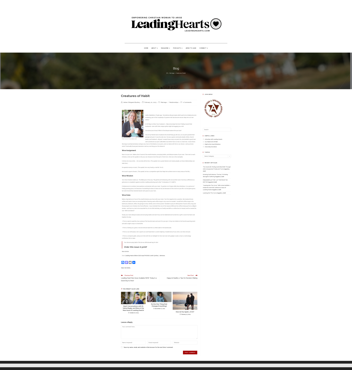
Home (146, 48)
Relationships (173, 102)
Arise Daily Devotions (211, 146)
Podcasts (177, 48)
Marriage (164, 102)
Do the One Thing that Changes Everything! (159, 305)
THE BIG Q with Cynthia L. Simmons (155, 255)
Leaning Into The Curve (210, 193)
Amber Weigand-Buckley (131, 102)
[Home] (167, 73)
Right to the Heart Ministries (212, 144)
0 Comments (187, 102)
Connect (203, 48)
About (154, 48)
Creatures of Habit (181, 73)
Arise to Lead (191, 48)
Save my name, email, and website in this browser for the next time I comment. (148, 347)
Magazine (165, 48)
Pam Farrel (127, 268)
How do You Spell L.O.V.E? (185, 312)
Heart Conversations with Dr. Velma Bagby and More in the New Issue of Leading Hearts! (133, 308)
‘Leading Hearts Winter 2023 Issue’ (135, 255)
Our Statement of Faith (211, 141)
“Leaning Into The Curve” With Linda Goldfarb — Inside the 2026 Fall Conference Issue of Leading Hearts (217, 187)
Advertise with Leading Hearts (213, 139)
